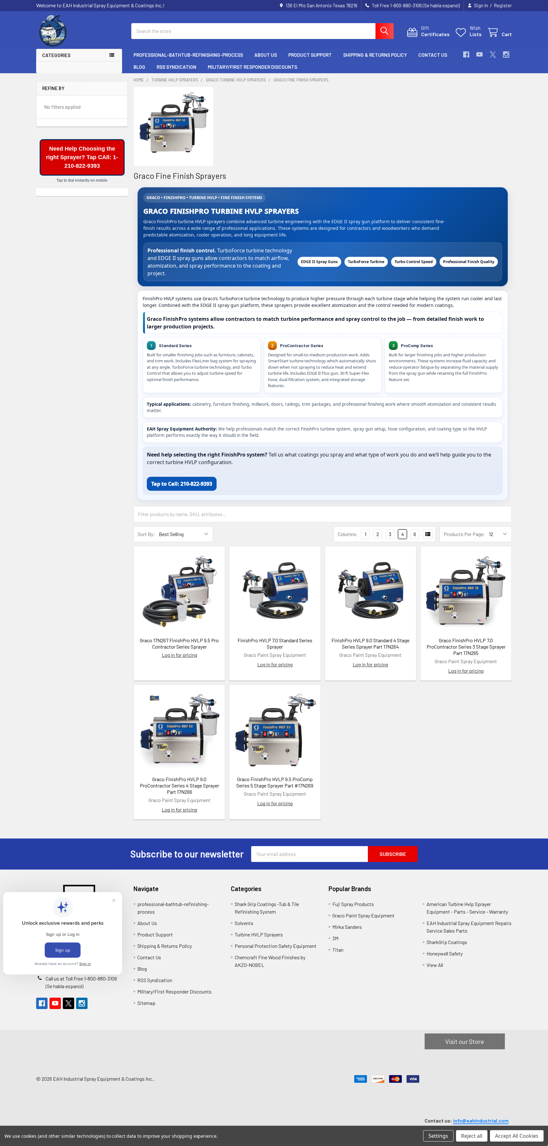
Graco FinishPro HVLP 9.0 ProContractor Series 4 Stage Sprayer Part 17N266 (179, 785)
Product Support (310, 55)
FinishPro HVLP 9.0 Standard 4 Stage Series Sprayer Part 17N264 (370, 643)
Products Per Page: (464, 534)
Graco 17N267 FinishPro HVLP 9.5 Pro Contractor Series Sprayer (179, 643)
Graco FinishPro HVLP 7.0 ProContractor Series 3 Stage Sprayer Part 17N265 (466, 646)
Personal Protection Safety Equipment (275, 946)
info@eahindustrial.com (481, 1120)
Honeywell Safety (445, 953)
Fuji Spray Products (353, 904)
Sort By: (146, 534)
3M (335, 938)
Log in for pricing (179, 655)
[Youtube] (479, 54)
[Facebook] (466, 54)
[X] (493, 54)
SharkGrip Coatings (447, 942)
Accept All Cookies (516, 1135)
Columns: (348, 534)
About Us (265, 55)
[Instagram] (506, 54)
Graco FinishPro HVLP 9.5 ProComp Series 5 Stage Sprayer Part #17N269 (274, 782)
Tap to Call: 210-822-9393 (181, 483)
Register (503, 5)
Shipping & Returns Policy (375, 55)
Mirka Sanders (347, 927)
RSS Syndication (176, 67)
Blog (139, 67)
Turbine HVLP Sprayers (259, 934)
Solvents (244, 923)
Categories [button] (56, 55)
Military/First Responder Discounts (252, 67)
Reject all (471, 1135)
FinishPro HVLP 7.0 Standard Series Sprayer (275, 643)
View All (435, 965)
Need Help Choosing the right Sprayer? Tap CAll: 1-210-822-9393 (82, 157)
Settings (438, 1135)
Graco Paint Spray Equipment (363, 915)
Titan (337, 950)
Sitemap (146, 1003)
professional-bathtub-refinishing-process (188, 55)
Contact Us (432, 55)
